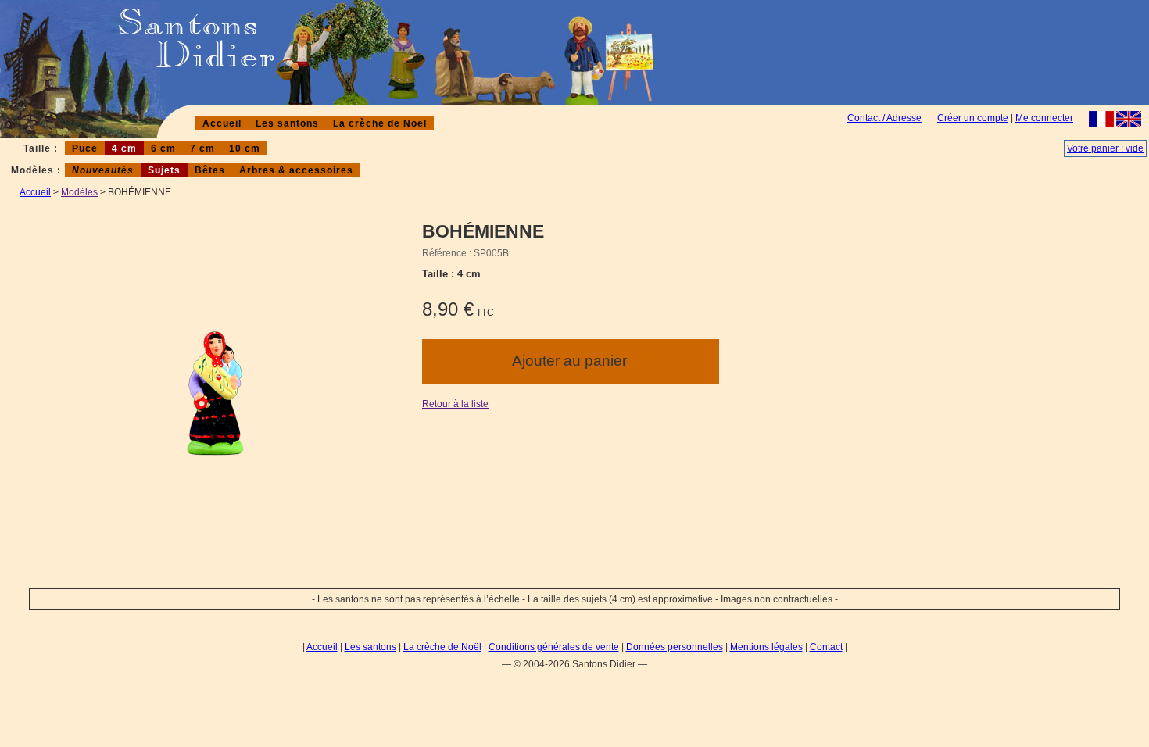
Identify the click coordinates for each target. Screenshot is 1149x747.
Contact (826, 647)
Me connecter (1044, 118)
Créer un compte (972, 118)
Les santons (287, 123)
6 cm (163, 148)
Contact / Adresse (884, 118)
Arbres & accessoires (296, 170)
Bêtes (210, 170)
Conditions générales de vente (554, 647)
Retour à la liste (455, 404)
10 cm (244, 148)
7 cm (202, 148)
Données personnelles (674, 647)
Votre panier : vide (1105, 148)
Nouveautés (103, 170)
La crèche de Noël (380, 123)
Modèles (79, 192)
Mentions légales (766, 647)
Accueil (222, 123)
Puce (85, 148)
